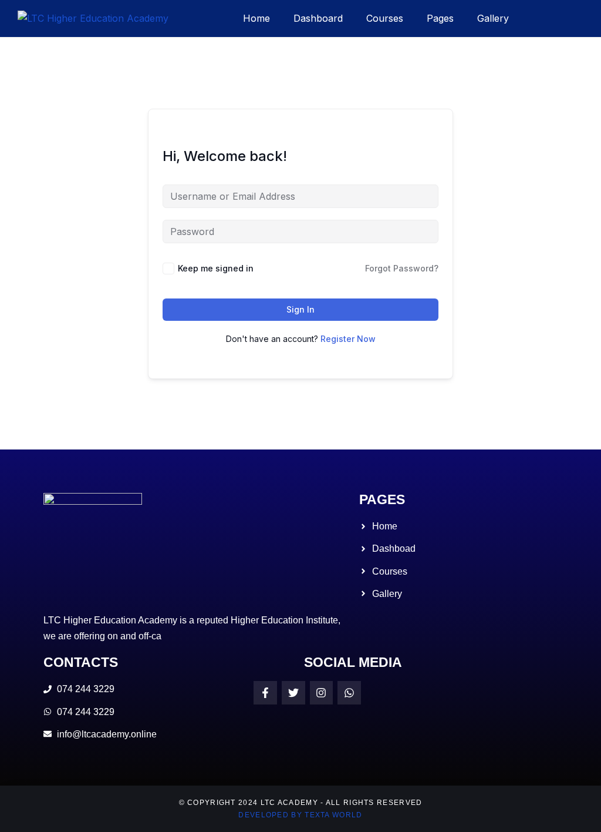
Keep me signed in (216, 268)
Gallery (493, 18)
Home (256, 18)
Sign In (300, 309)
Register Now (348, 339)
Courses (384, 18)
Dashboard (318, 18)
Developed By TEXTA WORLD (300, 815)
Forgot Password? (401, 268)
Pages (440, 18)
